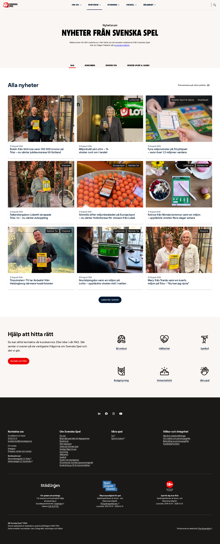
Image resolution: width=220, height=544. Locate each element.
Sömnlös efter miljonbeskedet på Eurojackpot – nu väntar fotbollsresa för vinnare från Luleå (107, 216)
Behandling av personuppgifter (176, 441)
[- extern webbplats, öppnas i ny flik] (99, 413)
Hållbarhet (148, 5)
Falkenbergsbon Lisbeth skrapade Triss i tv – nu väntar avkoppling (30, 216)
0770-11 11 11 (12, 438)
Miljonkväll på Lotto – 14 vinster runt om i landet (93, 150)
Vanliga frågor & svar (68, 449)
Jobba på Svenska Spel (69, 446)
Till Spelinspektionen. (109, 504)
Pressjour (11, 448)
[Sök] (214, 5)
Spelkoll (130, 5)
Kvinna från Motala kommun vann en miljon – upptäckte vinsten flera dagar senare (174, 216)
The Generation (204, 528)
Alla (72, 65)
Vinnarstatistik (164, 380)
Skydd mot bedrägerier (69, 460)
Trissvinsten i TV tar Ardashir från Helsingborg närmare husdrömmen (31, 282)
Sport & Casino (117, 438)
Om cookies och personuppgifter (176, 438)
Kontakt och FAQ (19, 361)
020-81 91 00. (53, 506)
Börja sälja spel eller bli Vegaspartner (75, 438)
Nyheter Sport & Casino (138, 65)
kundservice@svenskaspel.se (20, 441)
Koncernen (90, 65)
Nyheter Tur (111, 65)
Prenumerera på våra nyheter (192, 85)
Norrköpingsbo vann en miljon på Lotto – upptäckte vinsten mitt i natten (102, 282)
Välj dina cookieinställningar (174, 436)
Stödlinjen (58, 504)
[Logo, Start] (10, 5)
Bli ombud (121, 348)
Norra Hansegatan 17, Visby (19, 459)
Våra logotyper (66, 444)
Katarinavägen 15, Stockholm (19, 461)
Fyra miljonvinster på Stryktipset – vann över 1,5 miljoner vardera (167, 150)
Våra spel (204, 380)
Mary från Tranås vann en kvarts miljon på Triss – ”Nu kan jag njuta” (168, 282)
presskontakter (122, 45)
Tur (112, 436)
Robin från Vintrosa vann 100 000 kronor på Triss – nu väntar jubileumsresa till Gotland (37, 150)
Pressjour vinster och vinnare (19, 451)
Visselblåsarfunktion (171, 444)
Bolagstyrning (121, 380)
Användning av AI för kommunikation (75, 465)
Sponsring (112, 5)
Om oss (75, 5)
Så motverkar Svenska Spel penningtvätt (76, 462)
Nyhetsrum (93, 5)
